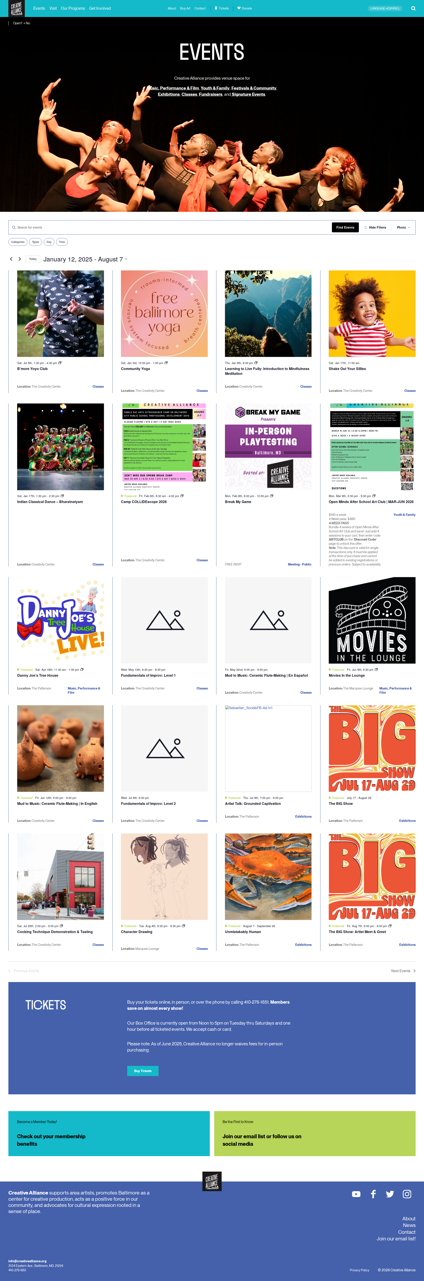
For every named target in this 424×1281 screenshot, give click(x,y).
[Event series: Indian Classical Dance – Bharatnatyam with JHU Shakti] (62, 496)
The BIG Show (341, 803)
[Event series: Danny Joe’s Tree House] (81, 669)
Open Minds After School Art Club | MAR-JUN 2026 (371, 501)
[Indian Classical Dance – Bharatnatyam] (60, 447)
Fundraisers (210, 94)
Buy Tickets (142, 1071)
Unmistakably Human (243, 931)
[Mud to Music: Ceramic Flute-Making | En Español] (268, 620)
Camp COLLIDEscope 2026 (144, 501)
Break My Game (238, 501)
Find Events (345, 227)
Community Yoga (135, 368)
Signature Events (248, 94)
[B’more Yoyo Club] (60, 313)
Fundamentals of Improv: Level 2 (148, 803)
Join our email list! (396, 1239)
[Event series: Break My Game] (271, 496)
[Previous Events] (11, 258)
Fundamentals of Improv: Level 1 (148, 675)
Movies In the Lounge (347, 675)
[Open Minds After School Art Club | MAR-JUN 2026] (372, 447)
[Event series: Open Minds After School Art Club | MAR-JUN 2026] (373, 496)
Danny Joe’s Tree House (37, 675)
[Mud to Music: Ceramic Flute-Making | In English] (60, 748)
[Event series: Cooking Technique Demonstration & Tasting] (61, 926)
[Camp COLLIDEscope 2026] (164, 447)
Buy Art (185, 8)
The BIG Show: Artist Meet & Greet (357, 931)
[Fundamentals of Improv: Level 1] (164, 620)
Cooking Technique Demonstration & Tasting (55, 931)
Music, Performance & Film (173, 88)
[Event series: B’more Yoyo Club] (59, 363)
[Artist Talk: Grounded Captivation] (268, 748)
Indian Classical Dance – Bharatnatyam (50, 501)
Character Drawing (136, 931)
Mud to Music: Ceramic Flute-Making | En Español (266, 675)
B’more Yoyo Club (32, 368)
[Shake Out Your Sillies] (372, 313)
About (172, 8)
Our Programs (73, 8)
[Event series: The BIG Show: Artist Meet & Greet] (390, 926)
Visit (53, 8)
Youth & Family (215, 88)
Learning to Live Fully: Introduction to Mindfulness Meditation (267, 371)
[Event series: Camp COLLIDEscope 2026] (182, 496)
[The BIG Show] (372, 748)
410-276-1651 (17, 1270)
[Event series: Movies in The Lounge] (376, 669)
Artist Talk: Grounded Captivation (253, 803)
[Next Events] (19, 258)
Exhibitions (169, 94)
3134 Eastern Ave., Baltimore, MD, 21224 (35, 1266)
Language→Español (385, 8)
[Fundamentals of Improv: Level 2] (164, 748)
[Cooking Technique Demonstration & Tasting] (60, 876)
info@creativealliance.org (27, 1261)
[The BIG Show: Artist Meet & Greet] (372, 876)
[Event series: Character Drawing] (183, 926)
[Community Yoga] (164, 313)
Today (33, 259)
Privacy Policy (359, 1270)
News (409, 1225)
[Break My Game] (268, 447)
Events (39, 8)
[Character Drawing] (164, 876)
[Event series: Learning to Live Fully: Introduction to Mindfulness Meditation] (255, 363)
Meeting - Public (300, 564)
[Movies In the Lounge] (372, 620)
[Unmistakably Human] (268, 876)
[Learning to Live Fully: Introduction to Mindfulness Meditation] (268, 313)
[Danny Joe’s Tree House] (60, 620)
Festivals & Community (253, 88)
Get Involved (100, 8)
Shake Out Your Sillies (347, 368)
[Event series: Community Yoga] (166, 363)
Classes (189, 94)
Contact (200, 8)
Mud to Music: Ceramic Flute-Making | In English (57, 803)
